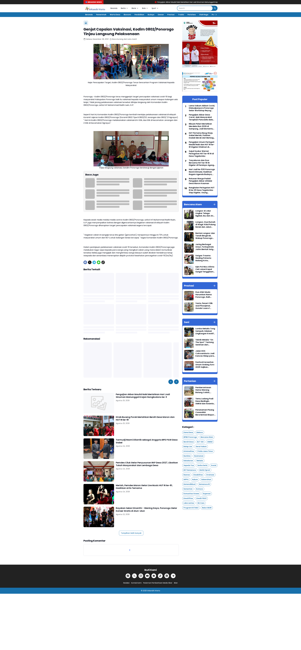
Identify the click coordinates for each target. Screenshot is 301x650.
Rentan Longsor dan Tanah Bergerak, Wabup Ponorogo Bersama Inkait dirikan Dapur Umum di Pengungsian (205, 235)
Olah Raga (203, 14)
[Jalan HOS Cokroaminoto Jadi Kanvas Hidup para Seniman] (189, 354)
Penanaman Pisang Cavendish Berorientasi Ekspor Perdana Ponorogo (204, 412)
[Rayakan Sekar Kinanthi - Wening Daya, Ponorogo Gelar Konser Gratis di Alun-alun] (98, 517)
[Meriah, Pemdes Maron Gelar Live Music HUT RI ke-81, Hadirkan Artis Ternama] (98, 494)
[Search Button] (215, 8)
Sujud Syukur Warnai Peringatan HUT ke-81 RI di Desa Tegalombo (201, 153)
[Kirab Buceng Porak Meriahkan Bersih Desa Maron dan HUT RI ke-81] (98, 426)
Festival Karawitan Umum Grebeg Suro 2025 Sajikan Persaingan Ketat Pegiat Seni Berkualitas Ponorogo (204, 364)
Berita (123, 8)
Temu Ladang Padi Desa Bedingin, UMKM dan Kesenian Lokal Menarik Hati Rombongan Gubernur (205, 401)
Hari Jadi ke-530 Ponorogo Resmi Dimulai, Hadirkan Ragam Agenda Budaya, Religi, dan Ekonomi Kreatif (202, 172)
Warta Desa (115, 14)
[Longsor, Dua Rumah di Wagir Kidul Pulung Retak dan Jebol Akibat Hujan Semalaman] (189, 225)
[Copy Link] (103, 262)
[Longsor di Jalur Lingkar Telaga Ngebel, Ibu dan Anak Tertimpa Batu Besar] (189, 214)
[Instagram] (141, 575)
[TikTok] (160, 575)
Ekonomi (127, 14)
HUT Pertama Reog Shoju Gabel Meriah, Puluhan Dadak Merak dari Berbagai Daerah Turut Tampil (202, 135)
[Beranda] (85, 22)
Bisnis (134, 8)
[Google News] (153, 575)
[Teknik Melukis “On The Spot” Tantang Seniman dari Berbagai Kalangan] (189, 343)
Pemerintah (101, 14)
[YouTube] (147, 575)
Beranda (114, 8)
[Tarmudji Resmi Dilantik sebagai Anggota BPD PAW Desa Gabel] (98, 448)
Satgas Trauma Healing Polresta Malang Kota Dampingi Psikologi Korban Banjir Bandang (204, 258)
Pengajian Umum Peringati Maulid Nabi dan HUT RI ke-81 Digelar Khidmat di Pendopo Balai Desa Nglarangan (201, 144)
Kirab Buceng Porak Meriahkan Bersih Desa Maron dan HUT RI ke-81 (145, 418)
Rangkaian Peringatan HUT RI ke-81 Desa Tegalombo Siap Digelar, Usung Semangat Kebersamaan (201, 190)
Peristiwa (192, 14)
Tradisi (181, 14)
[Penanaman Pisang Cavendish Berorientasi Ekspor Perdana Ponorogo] (189, 413)
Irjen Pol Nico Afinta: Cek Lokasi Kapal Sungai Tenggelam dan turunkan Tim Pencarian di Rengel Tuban (204, 269)
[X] (89, 262)
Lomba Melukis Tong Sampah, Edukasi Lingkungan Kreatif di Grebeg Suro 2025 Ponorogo (205, 331)
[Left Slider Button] (170, 381)
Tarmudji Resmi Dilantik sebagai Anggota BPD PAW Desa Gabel (147, 441)
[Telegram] (94, 262)
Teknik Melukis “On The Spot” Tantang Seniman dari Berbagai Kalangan (204, 342)
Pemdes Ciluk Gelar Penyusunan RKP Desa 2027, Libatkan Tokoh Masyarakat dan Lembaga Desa (147, 464)
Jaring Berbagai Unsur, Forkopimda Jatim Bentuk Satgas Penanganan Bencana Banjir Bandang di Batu (205, 247)
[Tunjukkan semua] (214, 204)
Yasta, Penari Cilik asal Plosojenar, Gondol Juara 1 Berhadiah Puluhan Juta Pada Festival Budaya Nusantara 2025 (204, 305)
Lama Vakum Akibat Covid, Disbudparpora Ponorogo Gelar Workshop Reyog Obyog (202, 108)
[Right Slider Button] (215, 14)
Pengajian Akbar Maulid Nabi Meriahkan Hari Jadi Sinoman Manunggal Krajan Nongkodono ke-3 (165, 2)
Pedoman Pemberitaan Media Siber (157, 583)
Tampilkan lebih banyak (131, 533)
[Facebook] (85, 262)
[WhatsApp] (98, 262)
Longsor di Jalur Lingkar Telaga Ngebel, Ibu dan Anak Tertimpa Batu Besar (205, 213)
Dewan (161, 14)
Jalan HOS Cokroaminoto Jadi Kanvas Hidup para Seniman (204, 353)
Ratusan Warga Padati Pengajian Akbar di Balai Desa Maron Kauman (200, 181)
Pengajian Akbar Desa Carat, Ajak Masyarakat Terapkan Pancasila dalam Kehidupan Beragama (202, 117)
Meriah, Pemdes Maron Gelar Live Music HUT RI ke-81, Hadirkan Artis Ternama (144, 487)
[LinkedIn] (166, 575)
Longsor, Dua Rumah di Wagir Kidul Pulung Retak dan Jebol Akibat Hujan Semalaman (205, 224)
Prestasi (170, 14)
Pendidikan (139, 14)
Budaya (151, 14)
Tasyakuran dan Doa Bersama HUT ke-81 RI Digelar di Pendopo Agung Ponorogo (201, 163)
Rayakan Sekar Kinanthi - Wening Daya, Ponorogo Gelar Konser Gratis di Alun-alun (146, 509)
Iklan (176, 583)
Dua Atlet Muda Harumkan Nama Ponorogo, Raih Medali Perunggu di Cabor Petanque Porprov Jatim (204, 294)
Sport (154, 8)
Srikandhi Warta (153, 590)
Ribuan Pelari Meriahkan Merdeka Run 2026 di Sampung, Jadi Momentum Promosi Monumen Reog (202, 126)
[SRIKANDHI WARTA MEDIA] (95, 8)
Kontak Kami (136, 583)
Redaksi (126, 583)
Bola (144, 8)
